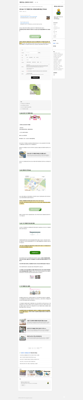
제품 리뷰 (54, 36)
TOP (64, 397)
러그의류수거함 (55, 64)
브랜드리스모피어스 (55, 65)
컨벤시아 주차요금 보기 (35, 209)
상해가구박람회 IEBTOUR (24, 22)
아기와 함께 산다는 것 (56, 27)
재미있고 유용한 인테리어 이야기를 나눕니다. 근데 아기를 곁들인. (29, 383)
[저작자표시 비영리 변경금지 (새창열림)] (41, 347)
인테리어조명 (60, 65)
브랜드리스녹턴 (55, 69)
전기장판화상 (60, 59)
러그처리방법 (55, 55)
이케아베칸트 (55, 54)
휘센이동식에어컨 (60, 69)
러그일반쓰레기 (55, 60)
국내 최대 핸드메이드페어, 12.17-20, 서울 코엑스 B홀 (28, 17)
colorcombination (55, 58)
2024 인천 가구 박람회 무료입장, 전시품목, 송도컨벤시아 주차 (29, 359)
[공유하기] (33, 348)
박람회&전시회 (27, 352)
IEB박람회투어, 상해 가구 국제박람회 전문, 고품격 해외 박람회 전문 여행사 (31, 24)
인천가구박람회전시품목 (60, 54)
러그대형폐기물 (59, 60)
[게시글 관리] (35, 348)
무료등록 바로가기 (35, 252)
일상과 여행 (55, 31)
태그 (37, 2)
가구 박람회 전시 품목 (24, 108)
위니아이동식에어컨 (55, 68)
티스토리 (54, 35)
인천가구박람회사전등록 (56, 57)
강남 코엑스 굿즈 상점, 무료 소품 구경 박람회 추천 (27, 361)
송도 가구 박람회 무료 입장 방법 (26, 107)
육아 (54, 30)
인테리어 (22, 352)
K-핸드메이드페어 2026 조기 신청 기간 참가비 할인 (28, 16)
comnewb (30, 397)
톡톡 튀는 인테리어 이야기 (26, 2)
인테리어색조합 (59, 56)
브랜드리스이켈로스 (55, 63)
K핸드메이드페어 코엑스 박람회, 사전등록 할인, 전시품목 (28, 363)
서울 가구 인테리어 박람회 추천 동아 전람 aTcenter (28, 357)
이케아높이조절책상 (55, 59)
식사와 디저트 (55, 34)
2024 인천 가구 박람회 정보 (25, 103)
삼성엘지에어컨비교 (61, 68)
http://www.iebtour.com (23, 21)
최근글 (54, 43)
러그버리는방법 (60, 66)
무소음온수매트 (55, 67)
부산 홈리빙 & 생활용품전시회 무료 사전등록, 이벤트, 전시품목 (29, 355)
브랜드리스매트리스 (55, 66)
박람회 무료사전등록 (35, 36)
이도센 (58, 64)
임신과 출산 (55, 29)
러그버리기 (59, 67)
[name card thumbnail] (48, 383)
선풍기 (59, 63)
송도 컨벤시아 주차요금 (25, 105)
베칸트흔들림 (55, 56)
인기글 (57, 43)
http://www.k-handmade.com (24, 15)
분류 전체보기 (55, 22)
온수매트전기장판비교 (59, 55)
